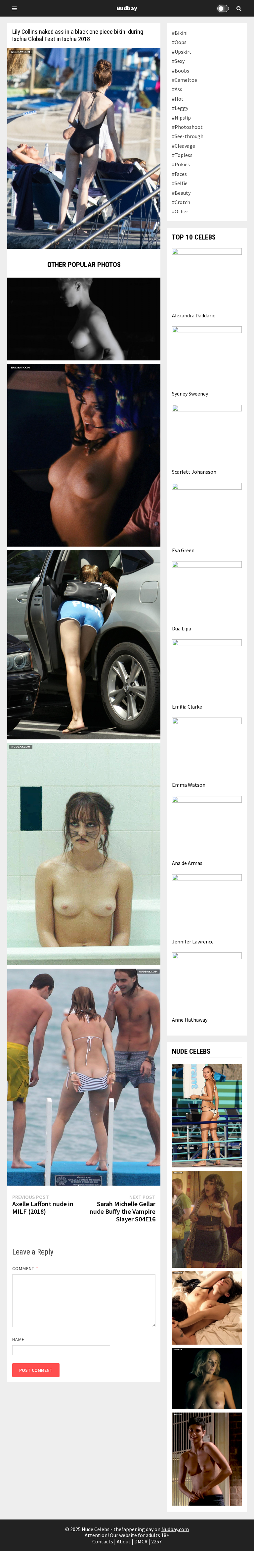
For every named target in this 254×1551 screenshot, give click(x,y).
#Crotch (181, 202)
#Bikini (180, 32)
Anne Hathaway (189, 1019)
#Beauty (181, 192)
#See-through (187, 136)
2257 (156, 1541)
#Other (180, 211)
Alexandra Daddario (194, 315)
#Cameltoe (184, 80)
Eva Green (183, 550)
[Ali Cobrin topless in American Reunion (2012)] (83, 454)
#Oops (179, 42)
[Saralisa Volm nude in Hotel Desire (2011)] (207, 1307)
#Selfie (180, 183)
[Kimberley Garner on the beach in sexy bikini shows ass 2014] (207, 1115)
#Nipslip (181, 117)
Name (18, 1339)
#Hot (178, 98)
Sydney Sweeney (190, 393)
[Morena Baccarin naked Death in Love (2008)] (207, 1458)
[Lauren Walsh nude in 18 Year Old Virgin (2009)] (207, 1218)
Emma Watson (188, 784)
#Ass (177, 89)
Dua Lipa (181, 628)
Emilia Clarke (187, 706)
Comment (25, 1268)
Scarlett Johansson (194, 471)
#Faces (179, 174)
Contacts (102, 1541)
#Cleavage (183, 145)
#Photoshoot (187, 127)
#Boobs (180, 70)
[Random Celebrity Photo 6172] (83, 644)
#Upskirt (181, 51)
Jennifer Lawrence (193, 941)
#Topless (182, 155)
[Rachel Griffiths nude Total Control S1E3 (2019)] (207, 1377)
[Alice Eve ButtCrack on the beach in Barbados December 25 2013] (83, 1076)
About (124, 1541)
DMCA (141, 1541)
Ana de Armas (187, 863)
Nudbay (126, 8)
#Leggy (180, 108)
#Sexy (178, 61)
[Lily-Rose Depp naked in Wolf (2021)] (83, 853)
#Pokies (181, 164)
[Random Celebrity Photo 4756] (83, 318)
